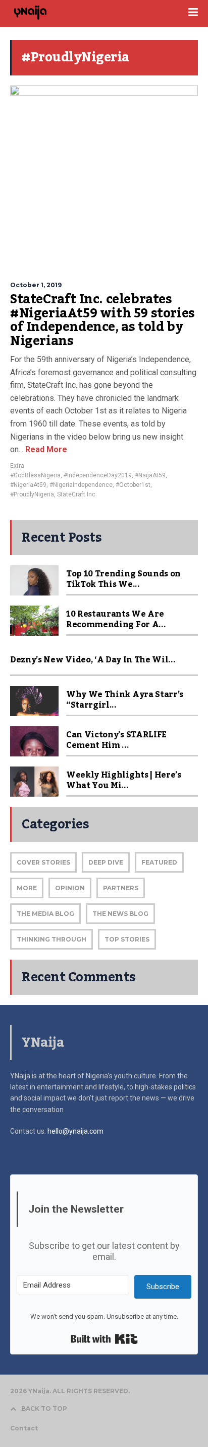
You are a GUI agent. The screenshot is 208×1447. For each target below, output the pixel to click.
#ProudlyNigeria (32, 494)
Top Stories (127, 939)
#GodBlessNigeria (35, 475)
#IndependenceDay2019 (98, 475)
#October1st (133, 484)
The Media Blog (45, 913)
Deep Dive (105, 862)
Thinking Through (51, 939)
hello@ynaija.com (75, 1131)
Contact (24, 1428)
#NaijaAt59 (150, 475)
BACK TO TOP (44, 1408)
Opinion (70, 888)
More (27, 888)
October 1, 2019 (36, 285)
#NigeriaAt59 (28, 484)
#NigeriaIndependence (81, 484)
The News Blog (120, 913)
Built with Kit (104, 1339)
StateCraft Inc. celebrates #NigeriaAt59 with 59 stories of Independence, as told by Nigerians (102, 320)
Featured (159, 862)
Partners (120, 888)
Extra (17, 465)
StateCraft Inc (76, 494)
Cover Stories (43, 862)
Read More (45, 449)
